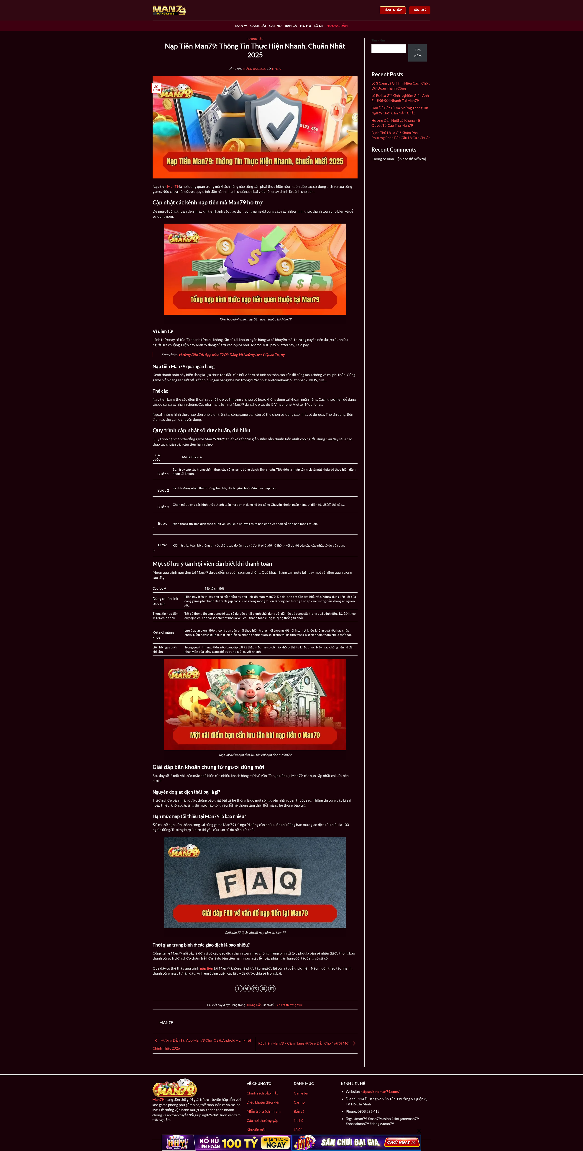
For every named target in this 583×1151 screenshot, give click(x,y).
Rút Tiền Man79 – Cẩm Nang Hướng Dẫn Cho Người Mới (304, 1043)
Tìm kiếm (378, 40)
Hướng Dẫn (337, 26)
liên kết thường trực (289, 1005)
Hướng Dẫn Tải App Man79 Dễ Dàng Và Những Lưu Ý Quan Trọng (231, 354)
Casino (275, 26)
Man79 (241, 26)
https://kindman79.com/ (380, 1091)
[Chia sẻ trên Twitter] (247, 988)
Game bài (258, 26)
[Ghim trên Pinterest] (263, 988)
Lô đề (318, 26)
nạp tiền (206, 968)
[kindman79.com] (175, 10)
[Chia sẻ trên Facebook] (239, 988)
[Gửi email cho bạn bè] (255, 988)
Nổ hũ (305, 26)
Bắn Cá (291, 26)
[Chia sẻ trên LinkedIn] (272, 988)
